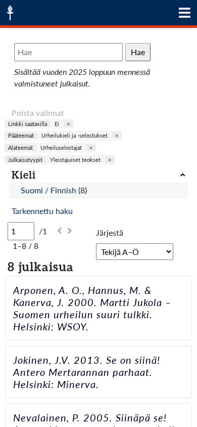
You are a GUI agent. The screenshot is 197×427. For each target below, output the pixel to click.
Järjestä (109, 232)
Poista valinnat (38, 112)
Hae (138, 52)
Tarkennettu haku (42, 211)
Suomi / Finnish (49, 190)
